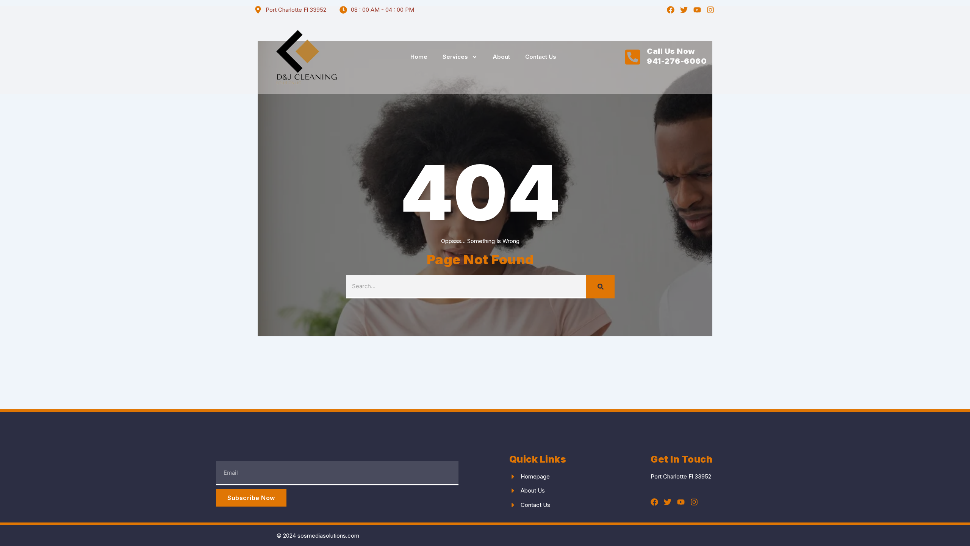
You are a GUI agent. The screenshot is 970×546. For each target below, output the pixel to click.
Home (418, 56)
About (501, 56)
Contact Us (540, 56)
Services (455, 56)
